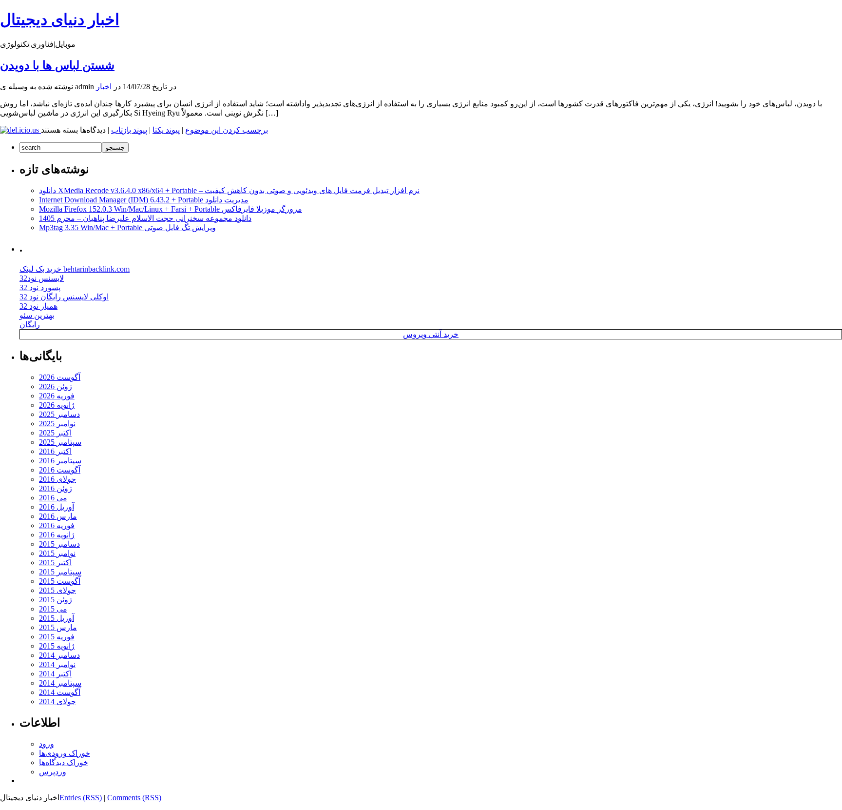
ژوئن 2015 (55, 599)
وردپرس (52, 772)
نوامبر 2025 (57, 423)
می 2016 (53, 498)
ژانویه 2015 (57, 646)
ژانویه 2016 (57, 535)
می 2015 (53, 609)
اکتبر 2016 (55, 451)
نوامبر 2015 (57, 553)
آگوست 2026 (59, 377)
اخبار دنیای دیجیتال (59, 19)
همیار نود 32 (38, 306)
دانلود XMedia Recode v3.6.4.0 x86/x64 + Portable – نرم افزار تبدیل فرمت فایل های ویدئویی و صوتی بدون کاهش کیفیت (229, 190)
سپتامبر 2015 (60, 572)
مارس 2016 (58, 516)
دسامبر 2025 (59, 414)
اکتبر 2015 (55, 562)
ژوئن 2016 (55, 488)
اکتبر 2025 (55, 433)
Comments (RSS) (134, 797)
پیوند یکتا (166, 130)
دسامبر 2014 (59, 655)
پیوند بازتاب (129, 130)
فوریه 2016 (57, 525)
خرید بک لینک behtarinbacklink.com (74, 269)
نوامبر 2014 (57, 664)
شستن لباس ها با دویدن (57, 65)
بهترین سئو (36, 315)
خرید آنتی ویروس (431, 334)
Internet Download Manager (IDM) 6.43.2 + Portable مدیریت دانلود (144, 200)
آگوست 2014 (59, 692)
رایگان (29, 324)
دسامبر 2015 (59, 544)
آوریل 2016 (56, 507)
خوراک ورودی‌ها (64, 753)
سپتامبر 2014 (60, 683)
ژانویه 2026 (57, 405)
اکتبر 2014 (55, 674)
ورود (46, 744)
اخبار (104, 86)
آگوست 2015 (59, 581)
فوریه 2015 (57, 636)
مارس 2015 (58, 627)
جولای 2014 (57, 701)
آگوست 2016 (59, 470)
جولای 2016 (57, 479)
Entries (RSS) (80, 797)
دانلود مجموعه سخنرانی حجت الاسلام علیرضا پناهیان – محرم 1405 (145, 218)
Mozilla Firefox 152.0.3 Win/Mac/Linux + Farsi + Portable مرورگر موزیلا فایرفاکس (170, 209)
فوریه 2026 (57, 396)
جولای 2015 (57, 590)
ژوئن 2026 (55, 386)
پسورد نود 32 (39, 287)
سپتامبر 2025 (60, 442)
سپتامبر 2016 (60, 460)
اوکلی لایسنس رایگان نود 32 (64, 297)
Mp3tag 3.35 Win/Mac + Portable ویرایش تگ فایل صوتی (127, 227)
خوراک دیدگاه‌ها (63, 762)
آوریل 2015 (56, 618)
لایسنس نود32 (41, 278)
